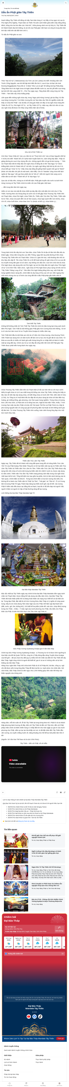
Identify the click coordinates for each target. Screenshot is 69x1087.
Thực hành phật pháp (43, 1059)
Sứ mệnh (7, 1059)
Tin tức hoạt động (10, 1077)
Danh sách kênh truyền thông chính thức (18, 1050)
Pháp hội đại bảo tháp (11, 1074)
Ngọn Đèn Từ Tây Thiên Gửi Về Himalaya (46, 867)
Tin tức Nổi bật (15, 8)
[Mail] (60, 792)
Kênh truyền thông (11, 1046)
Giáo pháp (39, 1055)
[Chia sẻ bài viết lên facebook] (57, 792)
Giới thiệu (8, 1055)
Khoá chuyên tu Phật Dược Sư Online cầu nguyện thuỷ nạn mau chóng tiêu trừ (47, 884)
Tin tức (7, 1070)
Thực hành (39, 1062)
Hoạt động (7, 1065)
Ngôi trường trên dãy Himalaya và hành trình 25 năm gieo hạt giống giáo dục (46, 852)
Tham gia (61, 1038)
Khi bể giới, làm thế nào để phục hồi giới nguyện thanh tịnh (46, 836)
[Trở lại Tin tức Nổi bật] (3, 792)
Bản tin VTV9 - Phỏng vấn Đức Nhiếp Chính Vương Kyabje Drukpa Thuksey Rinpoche (47, 900)
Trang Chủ (7, 8)
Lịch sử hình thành (10, 1062)
